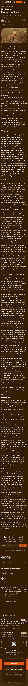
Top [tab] (3, 615)
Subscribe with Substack (15, 669)
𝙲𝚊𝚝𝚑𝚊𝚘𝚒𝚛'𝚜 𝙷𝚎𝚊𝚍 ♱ (10, 587)
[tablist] (7, 573)
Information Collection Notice (16, 550)
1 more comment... (5, 608)
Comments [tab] (4, 573)
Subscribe (19, 2)
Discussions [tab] (12, 615)
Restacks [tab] (11, 573)
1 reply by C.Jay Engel (11, 601)
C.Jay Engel (7, 19)
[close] (23, 642)
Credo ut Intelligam (7, 6)
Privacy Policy (19, 675)
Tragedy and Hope (7, 632)
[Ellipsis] (26, 587)
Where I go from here (6, 634)
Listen (24, 20)
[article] (14, 624)
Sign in (25, 2)
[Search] (25, 615)
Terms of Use (21, 549)
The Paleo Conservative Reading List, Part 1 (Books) (9, 620)
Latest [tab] (6, 615)
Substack (6, 683)
